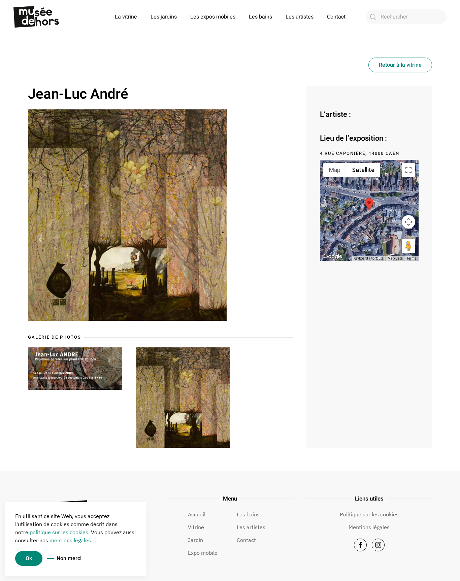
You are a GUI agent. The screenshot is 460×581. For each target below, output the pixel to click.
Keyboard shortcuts (369, 258)
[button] (369, 204)
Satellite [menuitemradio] (363, 169)
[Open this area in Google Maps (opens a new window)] (333, 256)
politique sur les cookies (59, 532)
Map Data (395, 258)
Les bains (260, 17)
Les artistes (300, 17)
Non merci (69, 558)
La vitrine (126, 17)
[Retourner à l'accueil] (36, 17)
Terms (412, 258)
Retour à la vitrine (400, 65)
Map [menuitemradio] (334, 169)
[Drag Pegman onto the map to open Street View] (408, 246)
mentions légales (70, 540)
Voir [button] (75, 369)
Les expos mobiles (212, 17)
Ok (29, 558)
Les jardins (164, 17)
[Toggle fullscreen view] (408, 170)
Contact (336, 17)
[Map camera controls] (408, 222)
